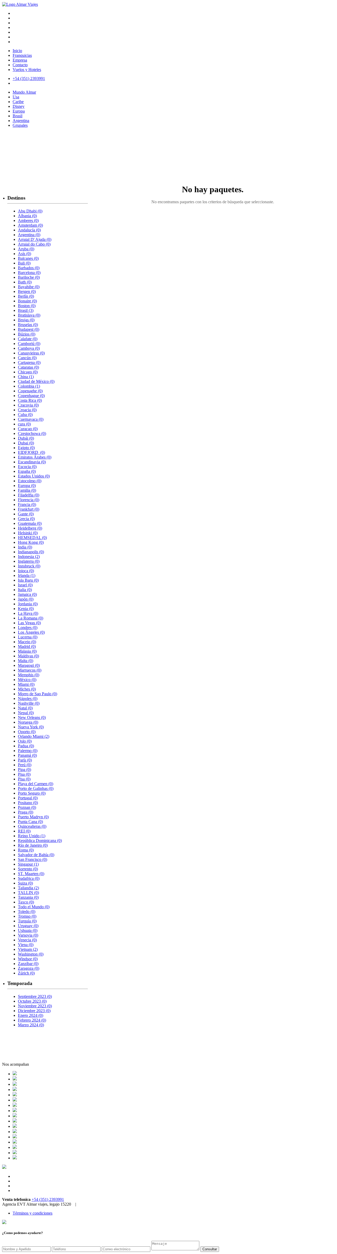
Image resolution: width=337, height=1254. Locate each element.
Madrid (27, 646)
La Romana (30, 618)
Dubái (26, 438)
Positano (28, 802)
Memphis (28, 675)
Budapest (28, 329)
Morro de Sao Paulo (37, 694)
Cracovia (28, 405)
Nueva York (31, 727)
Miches (27, 689)
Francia (27, 504)
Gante (26, 514)
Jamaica (27, 594)
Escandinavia (32, 462)
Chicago (28, 372)
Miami (26, 684)
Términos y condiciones (32, 1213)
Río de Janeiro (33, 845)
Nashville (28, 703)
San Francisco (32, 859)
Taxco (26, 902)
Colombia (29, 386)
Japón (25, 599)
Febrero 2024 (32, 1020)
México (27, 679)
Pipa (24, 769)
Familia (27, 490)
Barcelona (29, 272)
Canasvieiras (31, 353)
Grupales (20, 125)
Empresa (20, 60)
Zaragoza (28, 968)
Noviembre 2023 (35, 1006)
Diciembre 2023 (34, 1010)
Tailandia (28, 888)
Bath (25, 282)
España (27, 471)
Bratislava (29, 315)
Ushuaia (27, 930)
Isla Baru (28, 580)
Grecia (26, 518)
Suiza (25, 883)
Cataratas (28, 367)
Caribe (18, 101)
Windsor (28, 959)
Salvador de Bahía (36, 854)
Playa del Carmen (35, 783)
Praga (25, 812)
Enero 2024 (30, 1015)
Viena (25, 944)
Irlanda (26, 575)
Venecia (27, 940)
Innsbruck (29, 566)
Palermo (27, 750)
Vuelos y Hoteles (27, 69)
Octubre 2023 (32, 1001)
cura (24, 424)
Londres (27, 627)
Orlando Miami (33, 736)
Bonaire (27, 301)
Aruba (26, 249)
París (25, 760)
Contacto (20, 65)
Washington (30, 954)
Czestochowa (32, 433)
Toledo (26, 911)
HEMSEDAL (32, 537)
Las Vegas (29, 623)
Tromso (27, 916)
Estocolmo (29, 481)
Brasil (17, 116)
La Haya (28, 613)
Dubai (26, 443)
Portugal (28, 798)
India (25, 547)
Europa (19, 111)
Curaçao (28, 429)
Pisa (24, 774)
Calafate (27, 339)
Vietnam (28, 949)
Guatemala (30, 523)
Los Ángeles (31, 632)
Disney (18, 106)
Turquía (27, 921)
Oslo (25, 741)
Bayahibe (28, 287)
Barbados (28, 268)
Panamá (27, 755)
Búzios (26, 334)
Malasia (27, 651)
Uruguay (28, 925)
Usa (16, 97)
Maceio (27, 641)
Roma (26, 850)
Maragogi (29, 665)
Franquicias (22, 55)
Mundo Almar (24, 92)
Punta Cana (30, 821)
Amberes (28, 220)
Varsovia (28, 935)
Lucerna (27, 637)
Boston (27, 305)
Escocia (27, 466)
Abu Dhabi (30, 211)
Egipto (26, 447)
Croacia (27, 410)
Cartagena (29, 362)
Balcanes (28, 258)
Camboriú (29, 343)
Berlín (26, 296)
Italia (25, 589)
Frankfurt (28, 509)
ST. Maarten (31, 873)
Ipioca (26, 570)
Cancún (27, 358)
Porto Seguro (32, 793)
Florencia (28, 499)
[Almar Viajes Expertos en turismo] (20, 4)
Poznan (27, 807)
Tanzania (28, 897)
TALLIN (28, 892)
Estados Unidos (34, 476)
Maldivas (28, 656)
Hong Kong (31, 542)
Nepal (26, 712)
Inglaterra (28, 561)
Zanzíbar (28, 963)
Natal (25, 708)
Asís (24, 253)
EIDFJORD (31, 452)
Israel (25, 585)
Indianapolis (31, 552)
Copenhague (31, 395)
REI (24, 831)
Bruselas (28, 324)
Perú (24, 765)
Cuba (25, 414)
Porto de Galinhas (35, 788)
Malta (25, 660)
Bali (24, 263)
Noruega (28, 722)
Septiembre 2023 (35, 996)
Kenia (26, 608)
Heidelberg (30, 528)
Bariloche (29, 277)
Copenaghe (30, 391)
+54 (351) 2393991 (48, 1199)
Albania (27, 216)
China (26, 376)
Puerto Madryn (33, 817)
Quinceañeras (32, 826)
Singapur (28, 864)
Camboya (29, 348)
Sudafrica (28, 878)
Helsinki (28, 533)
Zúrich (26, 973)
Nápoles (27, 698)
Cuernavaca (30, 419)
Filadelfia (28, 495)
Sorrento (28, 869)
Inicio (17, 50)
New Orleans (32, 717)
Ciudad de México (36, 381)
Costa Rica (30, 400)
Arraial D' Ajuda (34, 239)
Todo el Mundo (33, 907)
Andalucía (29, 230)
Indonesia (29, 556)
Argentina (21, 120)
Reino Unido (31, 836)
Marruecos (29, 670)
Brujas (26, 320)
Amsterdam (30, 225)
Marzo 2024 (31, 1025)
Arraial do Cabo (34, 244)
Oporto (27, 731)
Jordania (28, 604)
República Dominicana (40, 840)
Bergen (27, 291)
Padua (26, 746)
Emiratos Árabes (34, 457)
